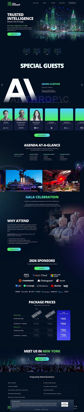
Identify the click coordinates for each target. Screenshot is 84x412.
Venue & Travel (62, 2)
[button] (2, 85)
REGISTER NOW (72, 2)
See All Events (35, 2)
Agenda (44, 2)
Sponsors (53, 2)
